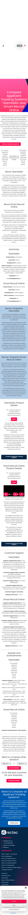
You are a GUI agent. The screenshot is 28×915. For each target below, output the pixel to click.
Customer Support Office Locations (14, 572)
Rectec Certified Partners (7, 880)
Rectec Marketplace (6, 856)
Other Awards (7, 699)
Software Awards (7, 680)
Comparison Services (6, 869)
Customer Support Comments (14, 591)
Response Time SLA (11, 594)
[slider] (9, 494)
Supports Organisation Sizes (12, 560)
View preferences (14, 909)
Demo (14, 419)
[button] (26, 887)
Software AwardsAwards (9, 730)
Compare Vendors (14, 767)
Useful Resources (5, 875)
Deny (14, 905)
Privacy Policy (5, 882)
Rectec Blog (4, 877)
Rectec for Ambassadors (7, 865)
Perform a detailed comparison (10, 144)
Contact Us (4, 873)
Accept (14, 901)
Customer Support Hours (10, 580)
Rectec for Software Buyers (8, 858)
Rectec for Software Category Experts (11, 867)
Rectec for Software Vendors (8, 860)
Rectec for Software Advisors (8, 863)
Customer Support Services (14, 585)
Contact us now (14, 823)
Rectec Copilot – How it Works (9, 854)
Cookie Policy (4, 884)
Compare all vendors (14, 780)
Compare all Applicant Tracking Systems (14, 457)
